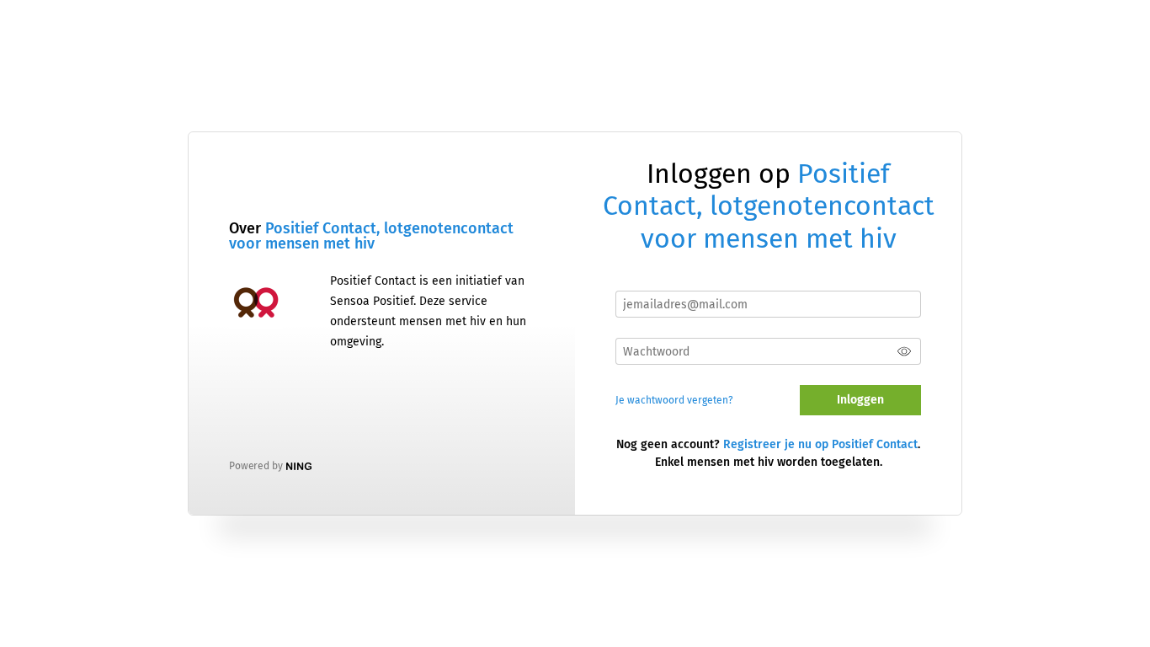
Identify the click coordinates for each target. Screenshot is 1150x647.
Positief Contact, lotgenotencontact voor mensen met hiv (371, 236)
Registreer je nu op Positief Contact (820, 444)
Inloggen (860, 400)
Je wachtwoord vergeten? (674, 400)
